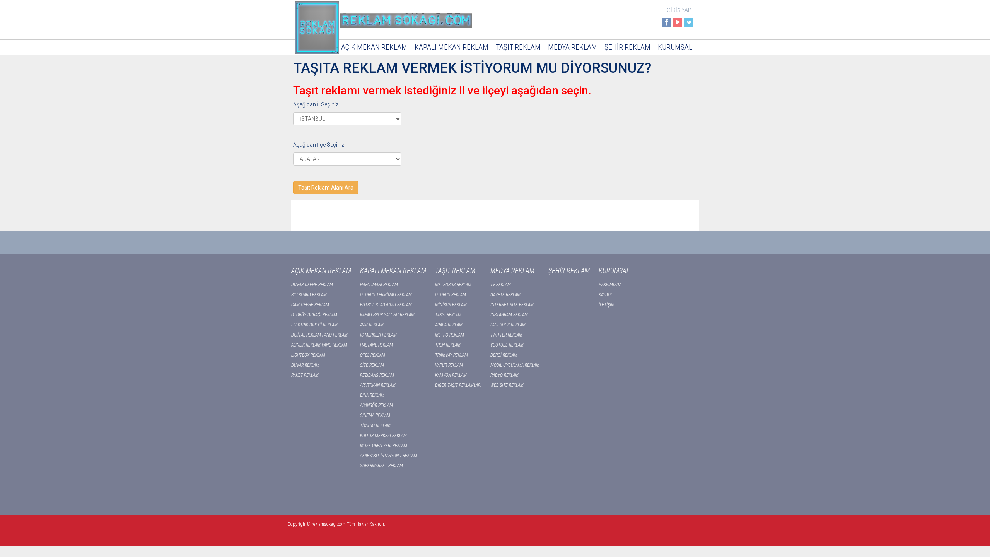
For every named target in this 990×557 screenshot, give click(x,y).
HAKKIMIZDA (610, 284)
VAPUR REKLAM (449, 365)
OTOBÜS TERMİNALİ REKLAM (386, 294)
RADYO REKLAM (504, 375)
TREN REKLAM (448, 345)
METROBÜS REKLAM (453, 284)
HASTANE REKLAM (376, 345)
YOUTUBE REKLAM (507, 345)
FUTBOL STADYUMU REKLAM (386, 305)
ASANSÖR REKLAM (376, 405)
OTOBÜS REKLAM (450, 294)
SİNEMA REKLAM (375, 415)
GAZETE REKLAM (505, 294)
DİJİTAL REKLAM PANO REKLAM (319, 335)
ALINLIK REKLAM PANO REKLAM (319, 345)
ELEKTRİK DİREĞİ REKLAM (314, 325)
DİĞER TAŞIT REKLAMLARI (458, 385)
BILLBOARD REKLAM (309, 294)
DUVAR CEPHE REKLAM (312, 284)
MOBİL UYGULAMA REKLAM (514, 365)
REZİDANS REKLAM (377, 375)
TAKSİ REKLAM (448, 315)
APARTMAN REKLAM (378, 385)
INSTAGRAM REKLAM (509, 315)
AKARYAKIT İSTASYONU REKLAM (388, 455)
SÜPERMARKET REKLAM (381, 465)
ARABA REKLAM (449, 325)
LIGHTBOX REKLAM (308, 355)
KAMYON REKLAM (451, 375)
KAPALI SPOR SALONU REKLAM (387, 315)
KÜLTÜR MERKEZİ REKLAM (383, 435)
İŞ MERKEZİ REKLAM (378, 335)
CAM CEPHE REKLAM (310, 305)
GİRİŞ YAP (679, 10)
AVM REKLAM (372, 325)
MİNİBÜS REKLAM (451, 305)
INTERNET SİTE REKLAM (512, 305)
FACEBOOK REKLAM (508, 325)
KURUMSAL (675, 47)
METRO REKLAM (449, 335)
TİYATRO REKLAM (375, 425)
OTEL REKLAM (372, 355)
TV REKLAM (500, 284)
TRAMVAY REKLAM (451, 355)
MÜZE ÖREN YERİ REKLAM (383, 445)
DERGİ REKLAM (503, 355)
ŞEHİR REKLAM (627, 47)
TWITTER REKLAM (506, 335)
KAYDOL (606, 294)
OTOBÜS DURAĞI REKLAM (314, 315)
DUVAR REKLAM (305, 365)
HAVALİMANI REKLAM (379, 284)
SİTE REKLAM (372, 365)
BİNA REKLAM (372, 395)
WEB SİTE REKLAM (507, 385)
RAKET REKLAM (305, 375)
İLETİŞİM (606, 305)
